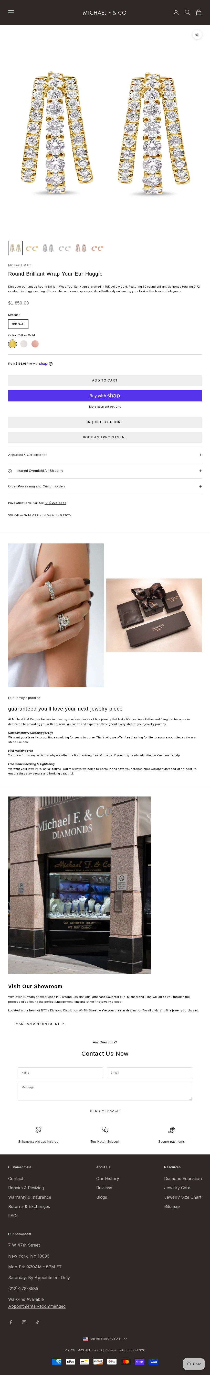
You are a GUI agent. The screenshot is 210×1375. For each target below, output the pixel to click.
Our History (107, 1178)
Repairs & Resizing (26, 1187)
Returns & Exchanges (29, 1206)
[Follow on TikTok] (37, 1322)
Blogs (101, 1197)
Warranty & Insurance (29, 1197)
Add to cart (105, 380)
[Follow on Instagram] (24, 1322)
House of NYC (135, 1350)
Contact (15, 1178)
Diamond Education (183, 1178)
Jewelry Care (177, 1187)
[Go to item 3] (48, 248)
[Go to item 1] (15, 248)
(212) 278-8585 (55, 503)
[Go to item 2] (32, 248)
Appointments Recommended (37, 1306)
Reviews (104, 1187)
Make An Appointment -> (40, 1024)
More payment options (105, 406)
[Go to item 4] (64, 248)
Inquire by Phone (105, 422)
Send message (105, 1111)
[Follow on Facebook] (10, 1322)
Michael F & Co (20, 265)
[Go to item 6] (97, 248)
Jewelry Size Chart (182, 1197)
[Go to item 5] (81, 248)
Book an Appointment (105, 437)
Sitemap (172, 1206)
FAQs (13, 1215)
